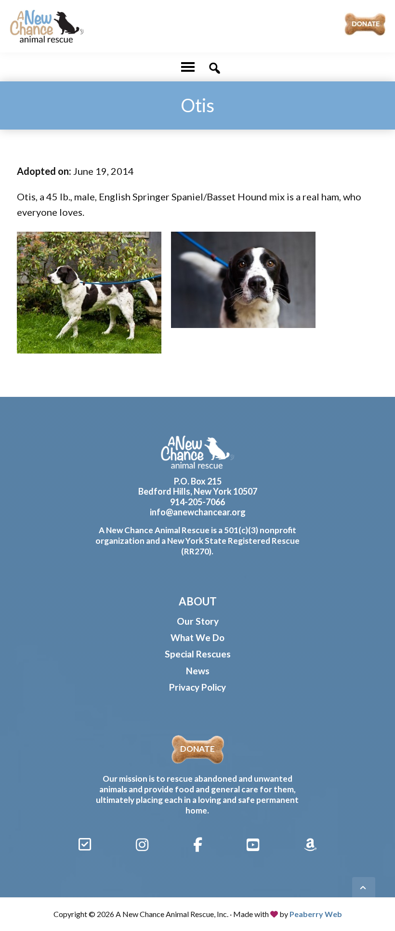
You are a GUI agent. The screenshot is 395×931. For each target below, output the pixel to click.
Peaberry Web (316, 913)
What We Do (197, 637)
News (198, 670)
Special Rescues (198, 653)
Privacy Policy (197, 687)
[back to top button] (363, 888)
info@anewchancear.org (198, 512)
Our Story (198, 621)
